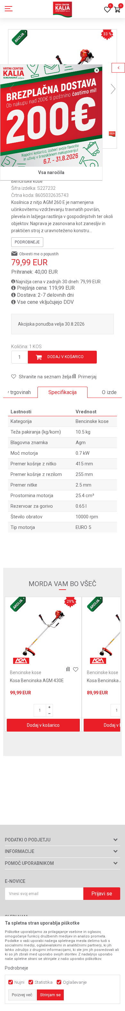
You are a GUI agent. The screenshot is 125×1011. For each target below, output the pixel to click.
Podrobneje (27, 242)
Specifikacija (62, 392)
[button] (41, 376)
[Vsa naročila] (51, 116)
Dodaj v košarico (65, 357)
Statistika (44, 982)
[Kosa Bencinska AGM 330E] (43, 633)
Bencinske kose (27, 181)
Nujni (19, 982)
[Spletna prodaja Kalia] (62, 9)
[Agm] (21, 661)
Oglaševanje (75, 982)
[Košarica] (117, 10)
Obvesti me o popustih (39, 254)
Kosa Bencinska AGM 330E (37, 680)
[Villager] (98, 661)
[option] (63, 392)
